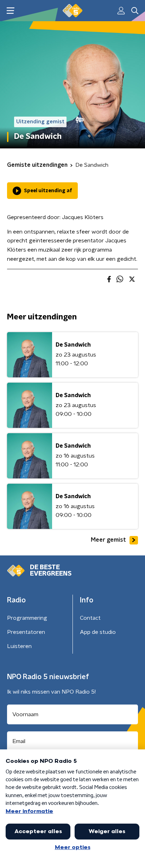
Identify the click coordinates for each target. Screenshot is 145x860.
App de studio (98, 632)
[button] (10, 10)
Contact (90, 618)
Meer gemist (108, 540)
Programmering (27, 618)
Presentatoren (26, 632)
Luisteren (19, 646)
